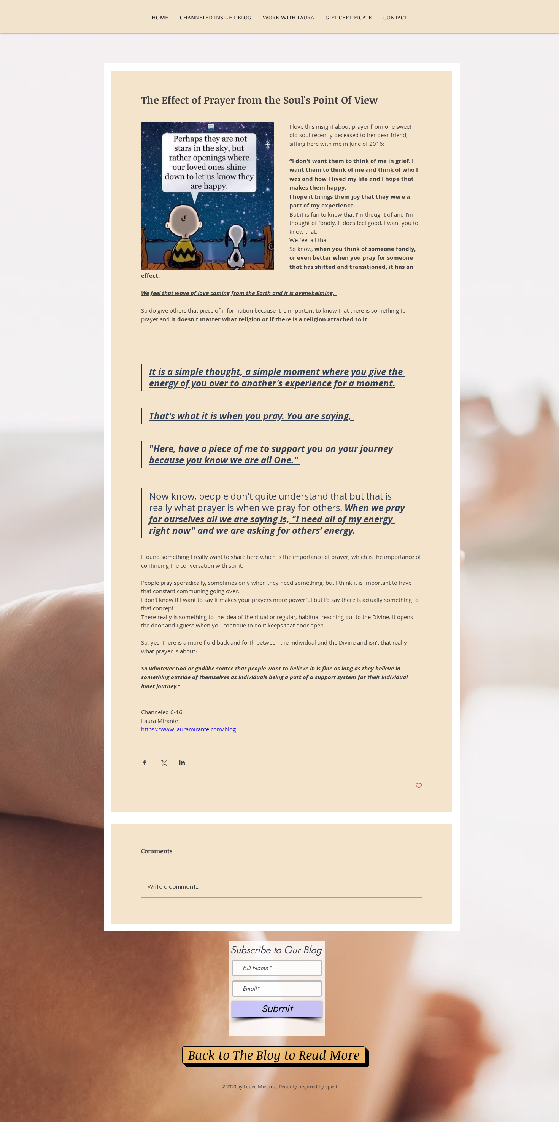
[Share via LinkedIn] (182, 762)
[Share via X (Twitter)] (163, 762)
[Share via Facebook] (144, 762)
